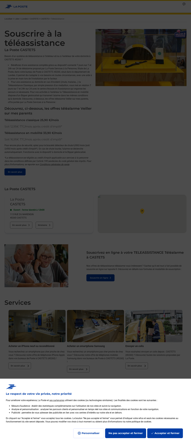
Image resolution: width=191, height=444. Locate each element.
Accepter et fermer (167, 433)
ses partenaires (56, 400)
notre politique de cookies (138, 421)
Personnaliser (91, 433)
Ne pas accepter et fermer (126, 433)
